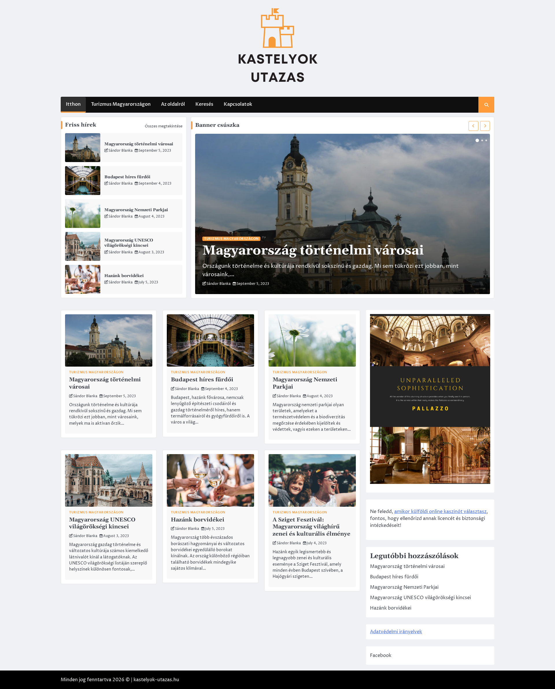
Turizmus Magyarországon (121, 104)
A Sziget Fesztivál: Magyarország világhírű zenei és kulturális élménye (311, 527)
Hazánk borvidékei (124, 275)
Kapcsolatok (238, 104)
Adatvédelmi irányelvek (396, 632)
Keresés (204, 104)
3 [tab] (486, 140)
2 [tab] (482, 140)
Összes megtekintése (163, 126)
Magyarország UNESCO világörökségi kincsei (128, 243)
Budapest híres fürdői (127, 177)
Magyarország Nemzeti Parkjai (136, 210)
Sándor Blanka (120, 150)
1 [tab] (477, 140)
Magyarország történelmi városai (138, 144)
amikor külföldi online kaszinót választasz (440, 511)
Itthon (73, 104)
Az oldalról (173, 104)
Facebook (380, 655)
